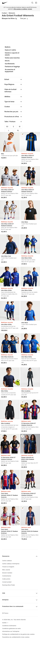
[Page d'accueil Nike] (5, 3)
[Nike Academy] (30, 377)
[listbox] (24, 18)
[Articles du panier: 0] (36, 2)
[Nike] (10, 142)
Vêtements (12, 13)
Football (4, 13)
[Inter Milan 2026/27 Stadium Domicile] (30, 176)
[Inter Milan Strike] (30, 244)
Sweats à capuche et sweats (12, 54)
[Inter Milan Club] (10, 244)
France (6, 613)
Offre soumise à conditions (20, 9)
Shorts (7, 61)
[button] (13, 79)
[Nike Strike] (10, 377)
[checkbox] (7, 126)
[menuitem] (5, 623)
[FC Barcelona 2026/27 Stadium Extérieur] (30, 479)
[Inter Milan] (30, 210)
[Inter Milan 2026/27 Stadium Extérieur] (10, 210)
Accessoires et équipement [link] (10, 70)
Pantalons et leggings (12, 66)
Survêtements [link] (10, 63)
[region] (20, 100)
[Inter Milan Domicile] (10, 343)
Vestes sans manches (12, 58)
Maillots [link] (7, 47)
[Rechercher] (32, 2)
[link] (22, 134)
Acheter (30, 9)
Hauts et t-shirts (10, 50)
